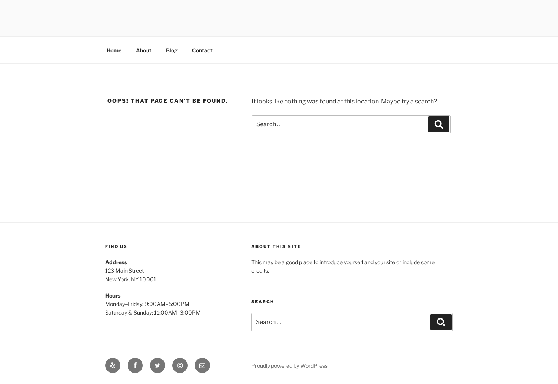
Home (114, 50)
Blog (172, 50)
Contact (202, 50)
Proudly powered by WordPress (289, 365)
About (143, 50)
